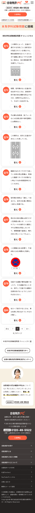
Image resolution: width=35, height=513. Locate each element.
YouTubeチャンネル (8, 477)
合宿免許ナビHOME (8, 468)
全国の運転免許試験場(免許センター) (17, 359)
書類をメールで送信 (8, 487)
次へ (27, 329)
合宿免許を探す (7, 445)
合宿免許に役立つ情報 (9, 457)
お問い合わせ (5, 482)
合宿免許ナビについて (9, 462)
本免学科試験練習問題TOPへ (17, 350)
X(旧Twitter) (6, 472)
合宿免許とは (6, 451)
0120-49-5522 (21, 8)
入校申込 (17, 14)
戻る (7, 329)
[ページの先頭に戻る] (30, 508)
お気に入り (27, 2)
